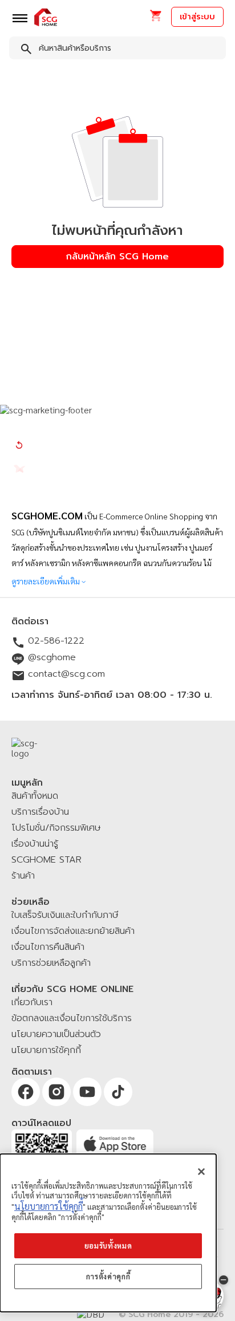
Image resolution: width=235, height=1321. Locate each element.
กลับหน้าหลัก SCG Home (117, 256)
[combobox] (117, 50)
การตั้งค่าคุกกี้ (108, 1276)
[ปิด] (201, 1171)
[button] (155, 19)
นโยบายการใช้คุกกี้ (48, 1206)
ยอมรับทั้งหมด (108, 1245)
